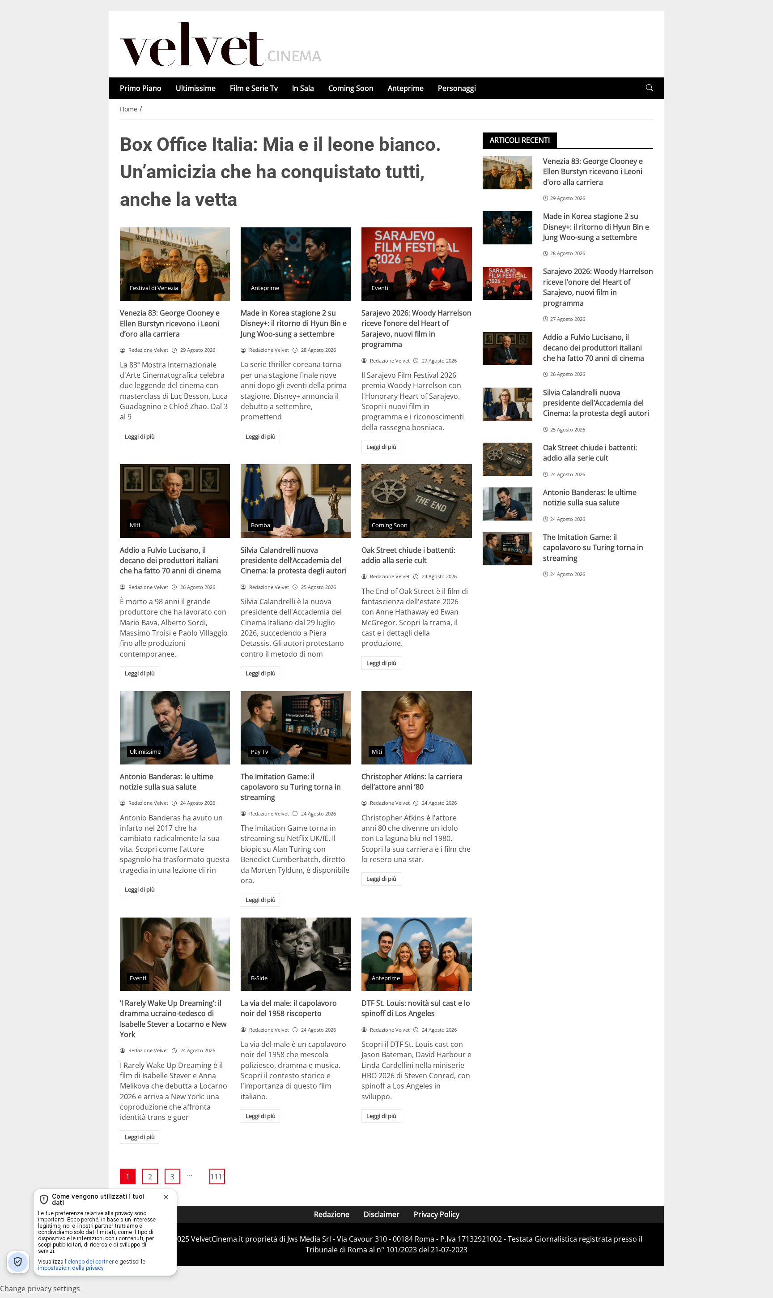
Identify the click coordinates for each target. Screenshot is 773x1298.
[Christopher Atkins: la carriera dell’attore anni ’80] (416, 727)
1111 (217, 1177)
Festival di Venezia (154, 288)
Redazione (331, 1214)
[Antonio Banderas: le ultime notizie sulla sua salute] (175, 727)
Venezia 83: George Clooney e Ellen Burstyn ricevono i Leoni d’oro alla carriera (170, 323)
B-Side (259, 978)
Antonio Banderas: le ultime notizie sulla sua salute (166, 782)
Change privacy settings (40, 1289)
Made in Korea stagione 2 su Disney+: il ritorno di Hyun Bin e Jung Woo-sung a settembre (294, 323)
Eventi (380, 288)
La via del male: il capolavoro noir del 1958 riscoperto (289, 1008)
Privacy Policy (436, 1214)
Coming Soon (351, 88)
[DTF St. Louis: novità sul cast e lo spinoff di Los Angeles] (416, 954)
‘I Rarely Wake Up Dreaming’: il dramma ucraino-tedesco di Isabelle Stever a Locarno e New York (173, 1018)
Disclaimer (381, 1214)
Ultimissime (196, 88)
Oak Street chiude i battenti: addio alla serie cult (408, 555)
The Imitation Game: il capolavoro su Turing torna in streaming (291, 787)
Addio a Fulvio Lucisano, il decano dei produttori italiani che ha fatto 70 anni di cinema (170, 560)
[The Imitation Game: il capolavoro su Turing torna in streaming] (296, 727)
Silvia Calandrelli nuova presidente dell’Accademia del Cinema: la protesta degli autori (294, 560)
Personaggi (457, 88)
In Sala (303, 88)
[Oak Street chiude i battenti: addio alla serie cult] (416, 501)
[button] (649, 88)
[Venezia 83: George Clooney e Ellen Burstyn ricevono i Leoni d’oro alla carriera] (175, 264)
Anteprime (406, 88)
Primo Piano (140, 88)
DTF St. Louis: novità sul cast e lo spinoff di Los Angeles (415, 1008)
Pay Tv (259, 751)
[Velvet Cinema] (220, 43)
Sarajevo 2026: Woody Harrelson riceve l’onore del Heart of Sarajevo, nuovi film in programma (416, 328)
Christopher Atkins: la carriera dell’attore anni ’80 (412, 782)
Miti (135, 525)
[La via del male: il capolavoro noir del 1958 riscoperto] (296, 954)
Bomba (260, 525)
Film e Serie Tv (254, 88)
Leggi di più (140, 436)
